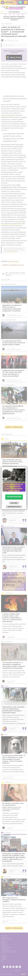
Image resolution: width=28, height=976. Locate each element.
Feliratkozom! (14, 497)
